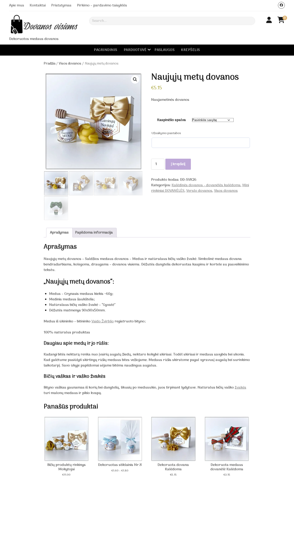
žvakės (240, 388)
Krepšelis (190, 50)
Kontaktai (38, 5)
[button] (135, 79)
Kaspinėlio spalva (171, 120)
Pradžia (49, 63)
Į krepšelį (178, 164)
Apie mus (16, 5)
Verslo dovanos (199, 191)
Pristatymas (61, 5)
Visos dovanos (70, 63)
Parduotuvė (135, 50)
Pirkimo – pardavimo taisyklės (102, 5)
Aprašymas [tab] (59, 233)
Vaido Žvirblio (102, 321)
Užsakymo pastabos (166, 133)
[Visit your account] (269, 20)
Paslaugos (165, 50)
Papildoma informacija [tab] (94, 233)
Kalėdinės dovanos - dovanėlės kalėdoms (206, 185)
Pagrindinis (105, 50)
